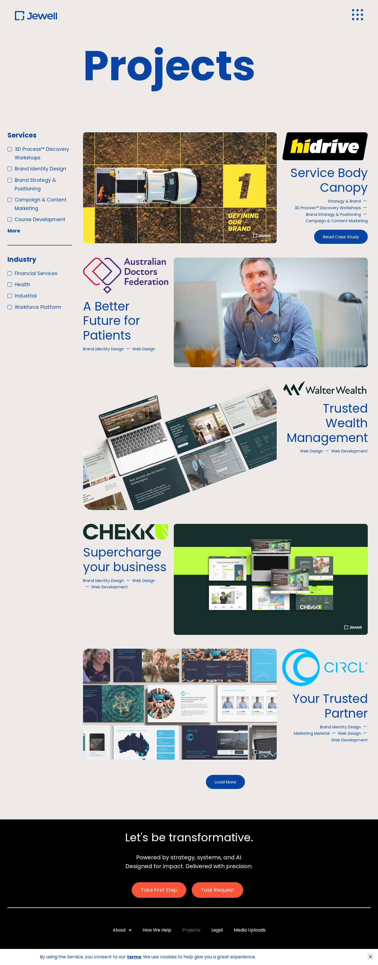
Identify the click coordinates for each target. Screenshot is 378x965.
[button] (370, 956)
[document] (189, 482)
